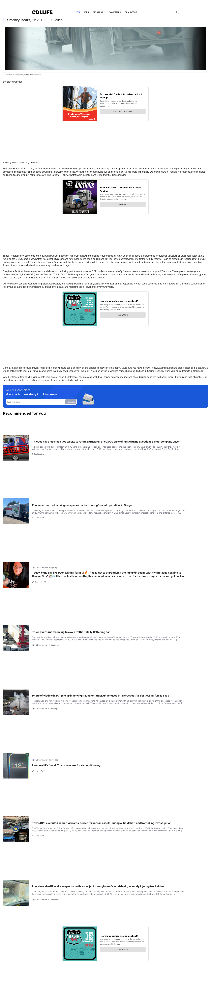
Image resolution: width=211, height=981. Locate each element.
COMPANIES (115, 12)
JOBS (86, 12)
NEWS (77, 12)
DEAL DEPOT (131, 12)
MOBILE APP (99, 12)
